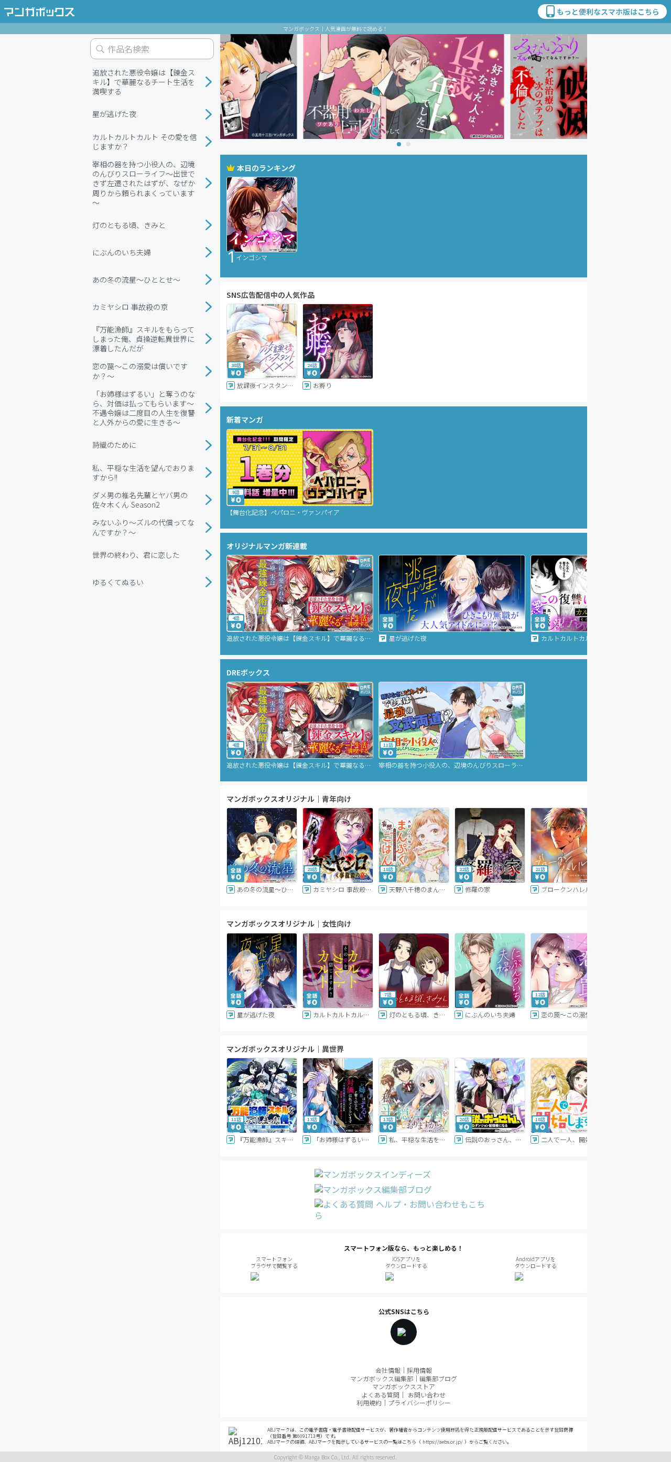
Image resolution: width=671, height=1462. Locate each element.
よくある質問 (380, 1394)
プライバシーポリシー (419, 1402)
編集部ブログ (438, 1378)
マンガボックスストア (403, 1386)
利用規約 (369, 1402)
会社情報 (388, 1370)
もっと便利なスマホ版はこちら (608, 11)
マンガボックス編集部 (381, 1378)
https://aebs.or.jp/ (442, 1441)
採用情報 (419, 1370)
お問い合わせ (427, 1394)
